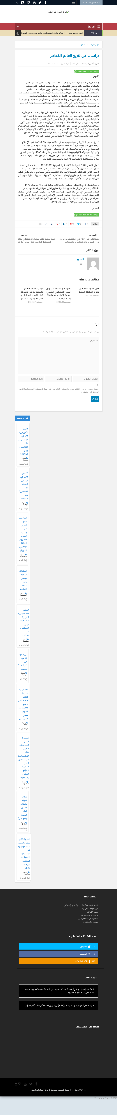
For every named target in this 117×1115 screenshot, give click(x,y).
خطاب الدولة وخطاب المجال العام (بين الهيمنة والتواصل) (22, 808)
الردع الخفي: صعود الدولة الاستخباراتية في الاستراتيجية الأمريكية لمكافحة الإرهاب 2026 (24, 854)
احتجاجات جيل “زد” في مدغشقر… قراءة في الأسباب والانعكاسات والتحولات (79, 239)
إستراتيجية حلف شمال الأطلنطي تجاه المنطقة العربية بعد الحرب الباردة (36, 239)
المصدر (95, 208)
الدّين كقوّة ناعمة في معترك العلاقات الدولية (88, 290)
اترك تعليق (65, 64)
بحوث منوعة (25, 723)
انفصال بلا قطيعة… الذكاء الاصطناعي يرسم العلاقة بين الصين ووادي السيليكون (23, 704)
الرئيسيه (95, 44)
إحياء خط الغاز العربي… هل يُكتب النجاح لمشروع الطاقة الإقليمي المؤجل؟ (22, 534)
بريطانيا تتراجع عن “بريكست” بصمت (22, 662)
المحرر (80, 259)
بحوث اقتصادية (23, 555)
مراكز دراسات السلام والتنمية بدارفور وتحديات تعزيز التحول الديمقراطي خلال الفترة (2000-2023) (41, 33)
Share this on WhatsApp (88, 71)
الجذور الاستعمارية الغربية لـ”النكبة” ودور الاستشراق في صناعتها (23, 622)
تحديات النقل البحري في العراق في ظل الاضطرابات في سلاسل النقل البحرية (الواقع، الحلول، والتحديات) (23, 758)
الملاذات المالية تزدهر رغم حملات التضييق (23, 580)
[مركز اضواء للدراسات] (58, 12)
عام (83, 44)
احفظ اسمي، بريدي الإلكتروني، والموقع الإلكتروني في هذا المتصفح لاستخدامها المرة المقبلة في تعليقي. (58, 390)
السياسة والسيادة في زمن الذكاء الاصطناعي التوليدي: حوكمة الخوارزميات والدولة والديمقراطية (58, 294)
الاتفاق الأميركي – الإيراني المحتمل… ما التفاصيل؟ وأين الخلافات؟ (23, 441)
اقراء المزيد (24, 464)
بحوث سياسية (25, 459)
